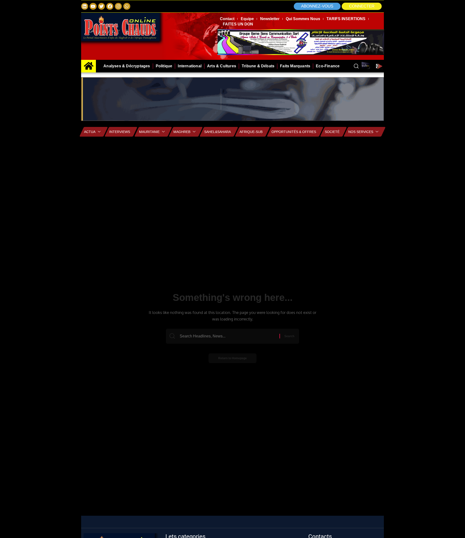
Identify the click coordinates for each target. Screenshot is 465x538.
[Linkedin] (84, 6)
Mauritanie (149, 132)
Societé (332, 132)
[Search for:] (228, 336)
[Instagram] (118, 6)
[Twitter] (101, 6)
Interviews (119, 132)
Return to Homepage (232, 358)
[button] (362, 6)
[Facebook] (109, 6)
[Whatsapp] (126, 6)
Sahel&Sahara (217, 132)
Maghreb (181, 132)
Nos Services (360, 132)
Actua (89, 132)
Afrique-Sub (251, 132)
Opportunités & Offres (293, 132)
